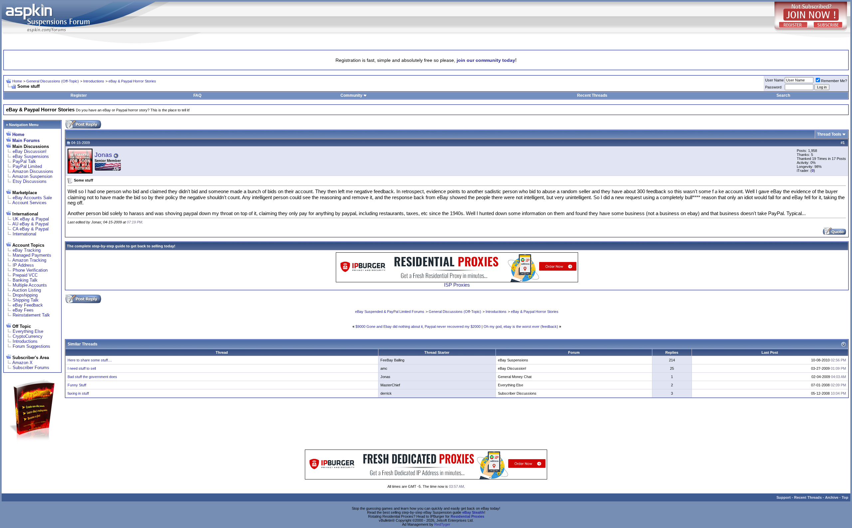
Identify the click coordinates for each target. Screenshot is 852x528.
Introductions (93, 81)
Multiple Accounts (30, 285)
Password (773, 87)
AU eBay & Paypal (30, 223)
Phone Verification (30, 270)
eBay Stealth (473, 512)
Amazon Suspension (32, 176)
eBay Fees (23, 310)
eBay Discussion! (30, 151)
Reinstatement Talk (31, 315)
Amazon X (22, 362)
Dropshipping (25, 295)
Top (845, 497)
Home (17, 81)
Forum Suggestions (31, 346)
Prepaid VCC (25, 275)
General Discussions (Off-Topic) (52, 81)
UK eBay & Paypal (31, 218)
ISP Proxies (457, 285)
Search (783, 95)
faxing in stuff (78, 393)
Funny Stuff (77, 385)
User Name (774, 80)
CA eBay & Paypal (31, 228)
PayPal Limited (27, 166)
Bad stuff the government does (92, 377)
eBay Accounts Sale (32, 197)
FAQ (197, 95)
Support (783, 497)
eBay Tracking (27, 250)
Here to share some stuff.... (90, 360)
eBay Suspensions (31, 156)
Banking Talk (25, 280)
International (24, 233)
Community (351, 95)
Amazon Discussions (32, 171)
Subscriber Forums (31, 367)
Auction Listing (26, 290)
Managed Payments (32, 255)
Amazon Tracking (29, 260)
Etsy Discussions (30, 181)
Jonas (103, 154)
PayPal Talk (24, 161)
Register (79, 95)
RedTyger (442, 524)
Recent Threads (592, 95)
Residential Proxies (467, 516)
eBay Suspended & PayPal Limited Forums (389, 312)
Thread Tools (829, 134)
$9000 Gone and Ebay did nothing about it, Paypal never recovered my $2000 (418, 327)
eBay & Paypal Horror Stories (132, 81)
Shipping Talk (26, 300)
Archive (831, 497)
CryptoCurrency (28, 336)
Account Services (29, 202)
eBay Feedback (28, 305)
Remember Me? (834, 81)
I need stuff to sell (82, 368)
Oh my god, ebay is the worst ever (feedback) (521, 327)
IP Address (23, 265)
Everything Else (28, 331)
